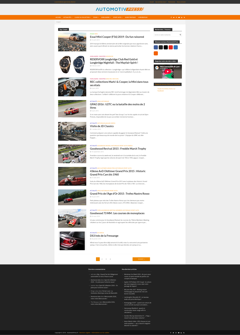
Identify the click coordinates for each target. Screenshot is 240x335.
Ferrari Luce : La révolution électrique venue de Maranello (104, 292)
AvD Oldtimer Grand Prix (106, 168)
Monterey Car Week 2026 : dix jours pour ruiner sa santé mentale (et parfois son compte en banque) (137, 276)
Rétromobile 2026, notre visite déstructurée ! (104, 297)
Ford (99, 210)
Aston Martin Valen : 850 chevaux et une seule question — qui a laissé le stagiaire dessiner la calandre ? (137, 323)
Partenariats (171, 2)
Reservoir (109, 56)
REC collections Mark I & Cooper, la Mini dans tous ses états (119, 83)
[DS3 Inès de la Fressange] (72, 241)
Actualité (93, 101)
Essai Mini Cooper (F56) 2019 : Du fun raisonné (117, 36)
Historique (105, 101)
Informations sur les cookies (100, 333)
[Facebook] (156, 47)
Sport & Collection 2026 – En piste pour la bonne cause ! (103, 281)
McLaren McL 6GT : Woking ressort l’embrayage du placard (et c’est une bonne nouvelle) (135, 292)
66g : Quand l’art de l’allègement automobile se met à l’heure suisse (104, 275)
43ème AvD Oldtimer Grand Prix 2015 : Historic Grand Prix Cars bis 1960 (118, 172)
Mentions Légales (84, 333)
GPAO (99, 101)
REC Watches (114, 79)
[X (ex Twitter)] (161, 47)
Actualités (67, 17)
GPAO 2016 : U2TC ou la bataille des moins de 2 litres (117, 106)
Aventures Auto (96, 280)
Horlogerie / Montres (98, 56)
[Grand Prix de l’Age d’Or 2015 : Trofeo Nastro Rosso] (72, 197)
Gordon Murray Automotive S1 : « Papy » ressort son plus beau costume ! (137, 317)
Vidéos (113, 123)
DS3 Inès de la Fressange (104, 235)
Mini (96, 34)
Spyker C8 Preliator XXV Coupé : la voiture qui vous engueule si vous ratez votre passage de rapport (137, 284)
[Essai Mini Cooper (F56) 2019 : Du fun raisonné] (72, 42)
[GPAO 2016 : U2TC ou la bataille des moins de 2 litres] (72, 109)
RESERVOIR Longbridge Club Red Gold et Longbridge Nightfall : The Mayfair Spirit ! (114, 61)
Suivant (140, 259)
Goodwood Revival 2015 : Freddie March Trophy (118, 148)
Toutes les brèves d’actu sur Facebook (167, 84)
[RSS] (156, 53)
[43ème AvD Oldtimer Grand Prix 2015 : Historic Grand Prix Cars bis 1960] (72, 176)
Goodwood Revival (104, 146)
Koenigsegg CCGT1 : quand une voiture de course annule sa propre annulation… (137, 304)
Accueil (152, 2)
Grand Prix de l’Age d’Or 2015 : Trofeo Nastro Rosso (119, 193)
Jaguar (107, 123)
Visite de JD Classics (102, 126)
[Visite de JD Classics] (72, 131)
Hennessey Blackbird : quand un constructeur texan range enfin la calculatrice (135, 310)
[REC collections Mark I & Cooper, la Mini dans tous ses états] (72, 87)
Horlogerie (105, 17)
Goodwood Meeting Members (111, 210)
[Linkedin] (176, 47)
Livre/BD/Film (142, 17)
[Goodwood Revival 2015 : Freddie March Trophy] (72, 154)
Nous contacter (181, 2)
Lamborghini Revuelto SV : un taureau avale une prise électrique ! (136, 298)
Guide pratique (130, 17)
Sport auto (117, 17)
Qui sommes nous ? (160, 2)
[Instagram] (166, 47)
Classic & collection (82, 17)
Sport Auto (123, 146)
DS (98, 233)
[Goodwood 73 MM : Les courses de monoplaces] (72, 218)
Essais (95, 17)
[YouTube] (171, 47)
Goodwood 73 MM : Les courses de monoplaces (117, 213)
